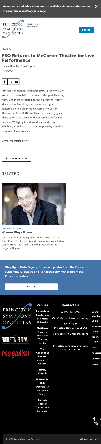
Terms (95, 364)
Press (94, 347)
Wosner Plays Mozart (18, 232)
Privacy (96, 358)
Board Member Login (96, 316)
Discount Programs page (30, 11)
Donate (86, 30)
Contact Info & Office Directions (70, 333)
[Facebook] (5, 82)
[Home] (14, 23)
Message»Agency (88, 439)
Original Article (18, 158)
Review (6, 48)
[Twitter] (10, 82)
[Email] (16, 82)
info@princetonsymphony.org (72, 318)
